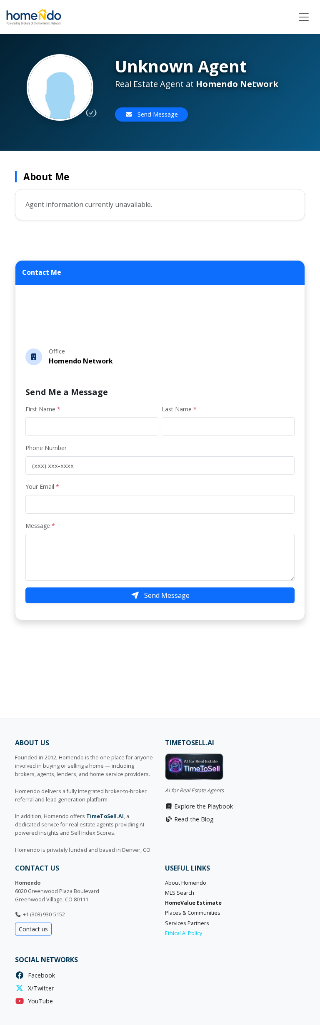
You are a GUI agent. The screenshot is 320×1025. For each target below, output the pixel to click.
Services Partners (187, 923)
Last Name (179, 409)
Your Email (42, 486)
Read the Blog (193, 819)
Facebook (40, 975)
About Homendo (185, 882)
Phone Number (46, 448)
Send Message (157, 114)
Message (40, 526)
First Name (42, 409)
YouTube (39, 1001)
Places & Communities (192, 912)
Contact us (33, 929)
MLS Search (179, 892)
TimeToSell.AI (105, 816)
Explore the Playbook (202, 806)
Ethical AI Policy (183, 933)
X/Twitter (39, 988)
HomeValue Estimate (193, 902)
